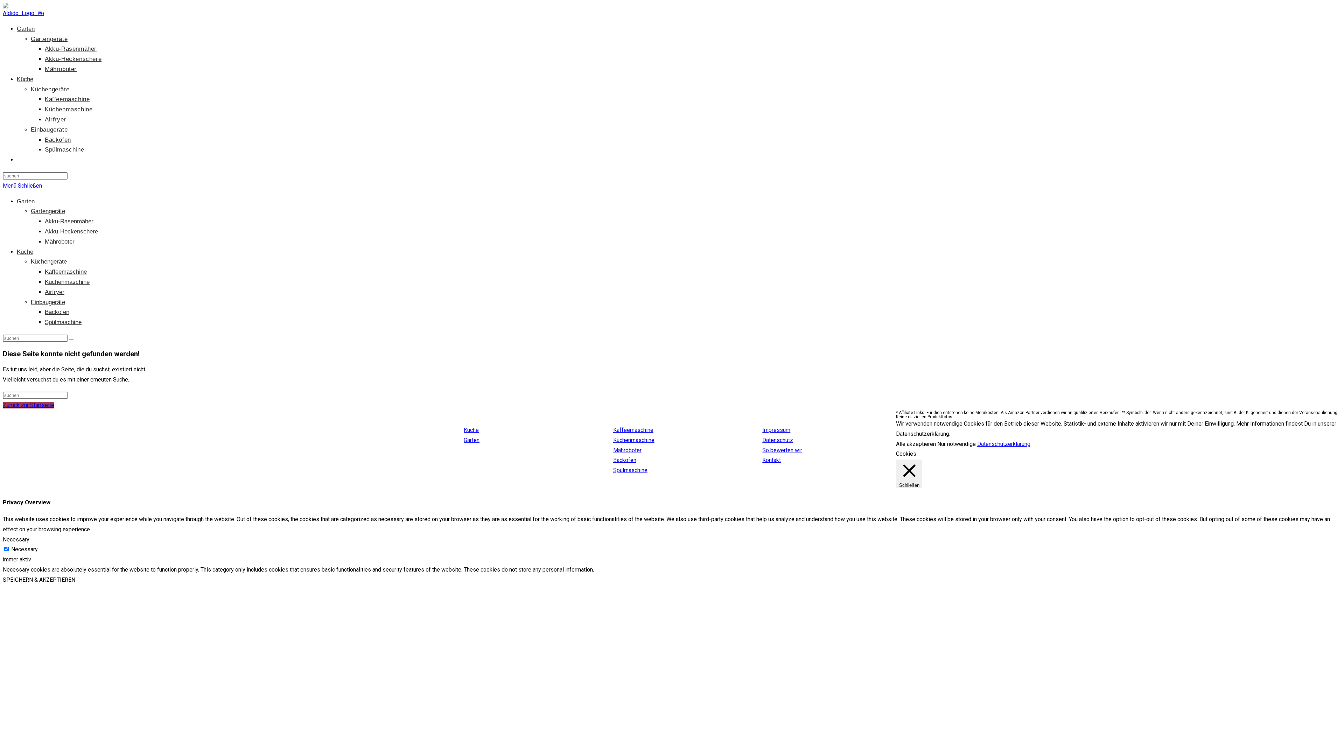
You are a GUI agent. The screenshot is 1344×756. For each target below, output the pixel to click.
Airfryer (54, 292)
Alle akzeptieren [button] (916, 444)
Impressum (776, 430)
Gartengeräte (48, 211)
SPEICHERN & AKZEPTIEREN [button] (39, 579)
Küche (25, 251)
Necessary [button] (16, 539)
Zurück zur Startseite (28, 405)
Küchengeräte (49, 261)
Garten (26, 201)
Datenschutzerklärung (1003, 444)
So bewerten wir (782, 450)
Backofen (57, 312)
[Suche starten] (71, 340)
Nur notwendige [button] (956, 444)
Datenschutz (777, 440)
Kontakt (771, 460)
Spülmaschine (63, 322)
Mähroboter (60, 241)
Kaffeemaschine (66, 271)
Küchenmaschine (67, 282)
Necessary (24, 549)
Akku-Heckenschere (71, 231)
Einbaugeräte (48, 302)
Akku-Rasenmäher (69, 221)
